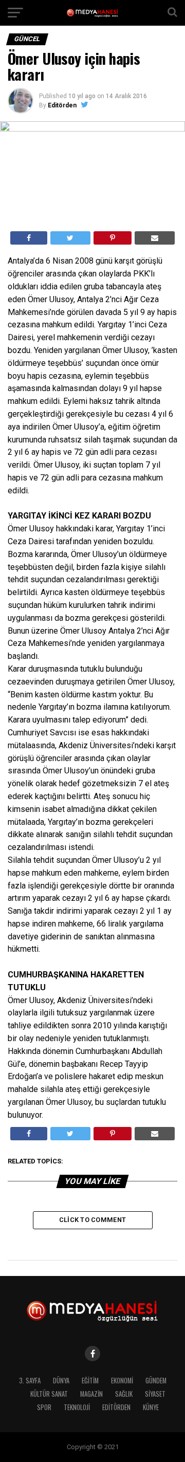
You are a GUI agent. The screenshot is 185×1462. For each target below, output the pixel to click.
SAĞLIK (124, 1394)
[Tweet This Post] (70, 238)
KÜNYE (151, 1407)
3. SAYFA (30, 1380)
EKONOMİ (122, 1380)
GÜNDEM (155, 1380)
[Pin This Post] (113, 238)
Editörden (62, 105)
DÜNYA (61, 1380)
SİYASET (155, 1394)
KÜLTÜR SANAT (49, 1394)
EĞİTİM (90, 1380)
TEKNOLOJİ (77, 1407)
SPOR (44, 1407)
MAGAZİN (91, 1394)
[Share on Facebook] (28, 238)
